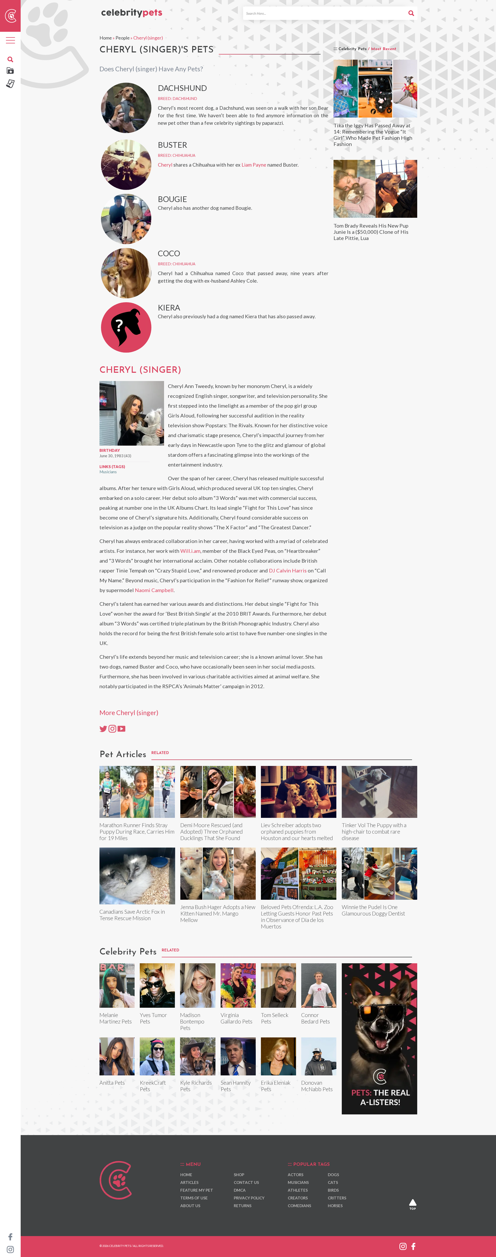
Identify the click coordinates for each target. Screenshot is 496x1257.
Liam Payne (254, 165)
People (122, 38)
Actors (295, 1174)
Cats (333, 1182)
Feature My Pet (196, 1190)
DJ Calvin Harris (288, 570)
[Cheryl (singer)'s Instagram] (112, 728)
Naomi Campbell (154, 590)
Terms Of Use (194, 1198)
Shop (239, 1174)
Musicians (108, 471)
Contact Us (246, 1182)
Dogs (333, 1174)
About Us (190, 1205)
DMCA (240, 1190)
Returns (242, 1205)
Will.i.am (190, 551)
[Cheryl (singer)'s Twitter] (103, 728)
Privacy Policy (249, 1198)
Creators (298, 1198)
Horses (335, 1205)
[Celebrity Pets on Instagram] (10, 1249)
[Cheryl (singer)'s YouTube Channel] (121, 728)
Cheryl (165, 165)
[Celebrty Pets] (131, 11)
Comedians (299, 1205)
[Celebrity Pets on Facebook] (10, 1236)
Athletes (298, 1190)
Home (105, 38)
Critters (337, 1198)
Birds (333, 1190)
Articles (189, 1182)
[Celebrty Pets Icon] (10, 15)
